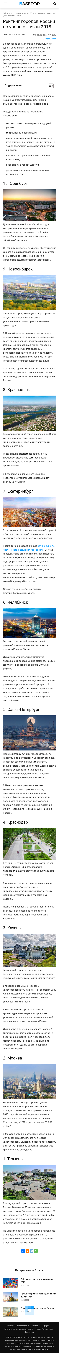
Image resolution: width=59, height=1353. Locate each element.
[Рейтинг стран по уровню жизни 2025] (10, 1283)
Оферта (46, 1325)
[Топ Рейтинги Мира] (29, 4)
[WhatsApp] (36, 1251)
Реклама (36, 1325)
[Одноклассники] (27, 1251)
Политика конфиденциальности (18, 1329)
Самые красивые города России (37, 1308)
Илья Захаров (18, 34)
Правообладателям (44, 1329)
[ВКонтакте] (23, 1251)
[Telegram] (31, 1251)
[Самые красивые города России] (10, 1312)
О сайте (10, 1325)
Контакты (29, 1332)
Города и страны (21, 13)
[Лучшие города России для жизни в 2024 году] (10, 1297)
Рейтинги (7, 13)
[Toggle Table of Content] (49, 86)
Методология (49, 38)
